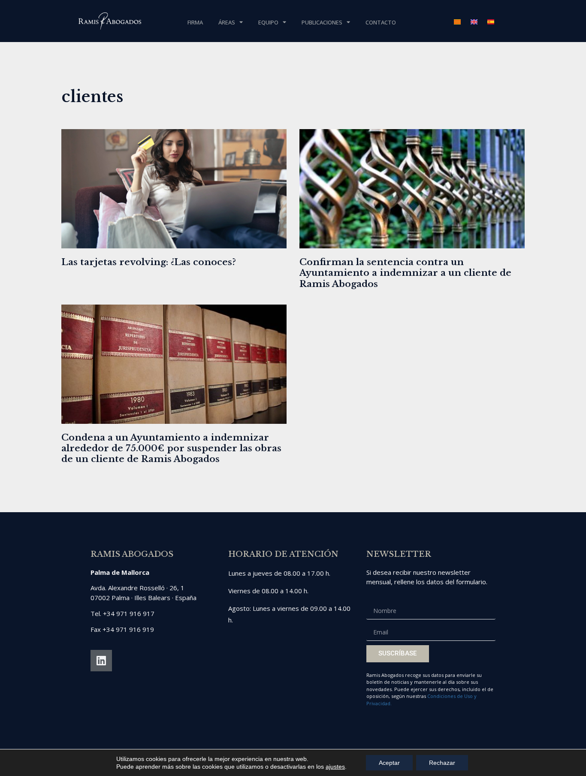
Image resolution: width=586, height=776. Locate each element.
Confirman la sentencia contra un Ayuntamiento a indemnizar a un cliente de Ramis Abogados (405, 273)
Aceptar (389, 762)
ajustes (335, 766)
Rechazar (442, 762)
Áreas (226, 22)
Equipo (268, 22)
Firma (195, 22)
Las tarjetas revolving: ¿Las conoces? (148, 262)
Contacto (380, 22)
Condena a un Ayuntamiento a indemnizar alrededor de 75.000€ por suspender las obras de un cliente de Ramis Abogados (171, 448)
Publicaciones (322, 22)
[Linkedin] (101, 660)
